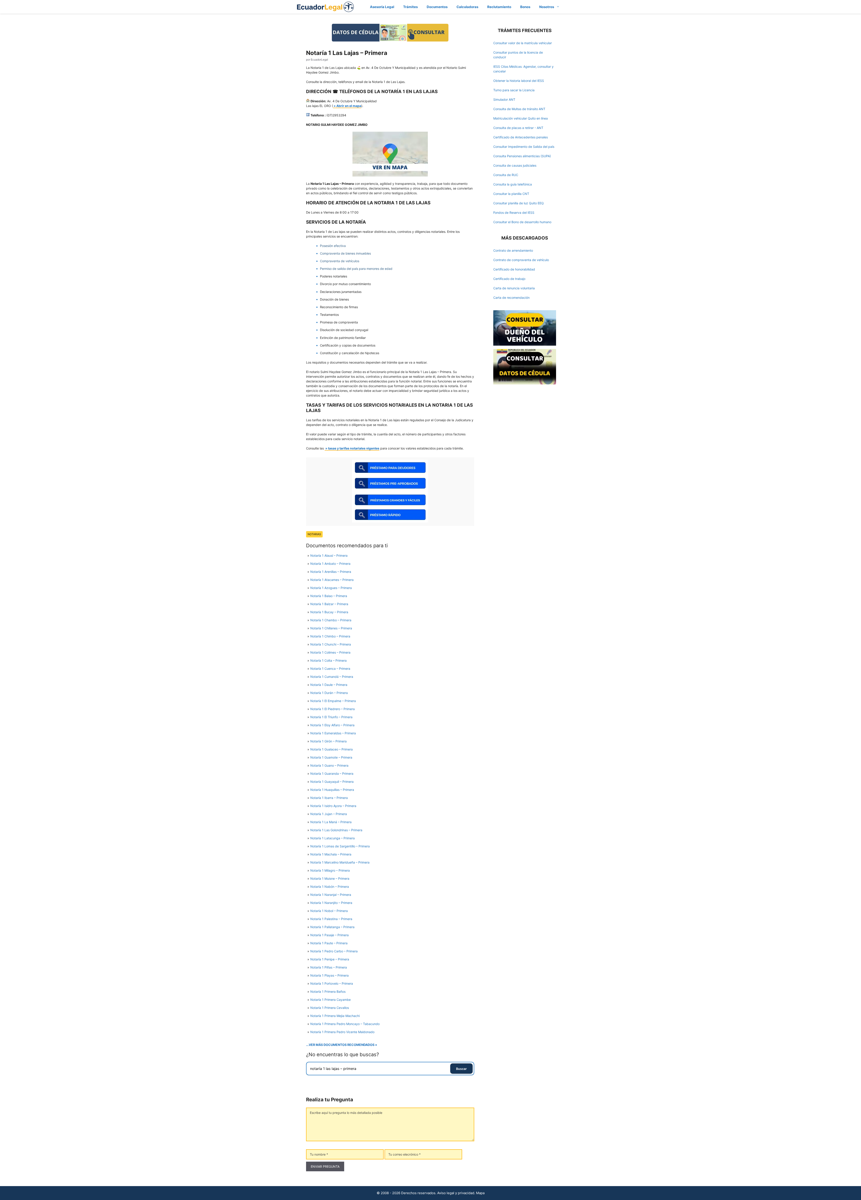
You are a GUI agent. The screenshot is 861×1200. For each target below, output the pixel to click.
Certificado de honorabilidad (514, 269)
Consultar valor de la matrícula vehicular (522, 43)
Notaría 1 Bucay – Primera (329, 612)
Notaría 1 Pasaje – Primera (329, 935)
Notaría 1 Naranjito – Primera (331, 903)
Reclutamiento (499, 7)
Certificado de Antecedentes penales (520, 137)
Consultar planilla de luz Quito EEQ (518, 203)
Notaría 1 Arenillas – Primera (330, 572)
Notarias (314, 534)
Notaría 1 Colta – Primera (328, 660)
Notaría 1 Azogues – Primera (331, 588)
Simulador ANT (504, 99)
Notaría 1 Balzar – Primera (329, 604)
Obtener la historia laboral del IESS (518, 81)
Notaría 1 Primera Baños (328, 991)
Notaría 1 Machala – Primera (330, 854)
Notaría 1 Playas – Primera (329, 975)
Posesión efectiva (333, 246)
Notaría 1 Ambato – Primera (330, 563)
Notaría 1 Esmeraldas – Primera (333, 733)
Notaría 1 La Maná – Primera (331, 822)
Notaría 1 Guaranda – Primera (331, 773)
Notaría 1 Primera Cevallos (329, 1008)
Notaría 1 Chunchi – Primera (330, 644)
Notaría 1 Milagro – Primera (330, 870)
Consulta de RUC (505, 175)
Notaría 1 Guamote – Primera (331, 757)
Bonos (525, 7)
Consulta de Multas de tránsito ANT (519, 109)
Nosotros (546, 7)
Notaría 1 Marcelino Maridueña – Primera (340, 862)
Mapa (480, 1193)
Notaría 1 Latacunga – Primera (332, 838)
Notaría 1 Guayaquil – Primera (332, 781)
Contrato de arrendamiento (513, 250)
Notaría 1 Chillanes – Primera (331, 628)
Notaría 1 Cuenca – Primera (330, 668)
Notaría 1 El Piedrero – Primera (332, 709)
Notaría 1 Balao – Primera (328, 596)
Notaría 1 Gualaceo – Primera (331, 749)
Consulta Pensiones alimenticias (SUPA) (522, 156)
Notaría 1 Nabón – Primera (329, 886)
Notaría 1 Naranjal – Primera (330, 895)
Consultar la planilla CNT (511, 194)
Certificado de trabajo (509, 279)
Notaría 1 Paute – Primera (329, 943)
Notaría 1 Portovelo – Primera (331, 983)
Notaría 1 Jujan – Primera (328, 814)
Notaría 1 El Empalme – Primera (333, 701)
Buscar (461, 1069)
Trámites (410, 7)
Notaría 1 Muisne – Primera (329, 878)
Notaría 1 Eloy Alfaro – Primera (332, 725)
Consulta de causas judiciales (514, 165)
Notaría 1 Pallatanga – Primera (332, 927)
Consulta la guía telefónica (512, 184)
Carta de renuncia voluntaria (514, 288)
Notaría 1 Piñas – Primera (328, 967)
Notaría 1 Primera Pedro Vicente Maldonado (342, 1032)
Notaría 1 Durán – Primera (329, 693)
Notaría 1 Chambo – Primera (330, 620)
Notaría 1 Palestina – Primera (331, 919)
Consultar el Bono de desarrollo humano (522, 222)
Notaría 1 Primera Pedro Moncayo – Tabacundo (345, 1024)
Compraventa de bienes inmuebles (345, 253)
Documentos (437, 7)
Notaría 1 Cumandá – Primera (331, 677)
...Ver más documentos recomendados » (341, 1045)
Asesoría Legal (382, 7)
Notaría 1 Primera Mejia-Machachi (335, 1016)
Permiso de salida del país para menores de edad (356, 269)
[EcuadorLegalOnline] (325, 6)
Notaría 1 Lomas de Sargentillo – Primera (340, 846)
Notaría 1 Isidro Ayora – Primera (333, 806)
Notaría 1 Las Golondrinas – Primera (336, 830)
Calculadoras (467, 7)
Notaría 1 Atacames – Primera (332, 580)
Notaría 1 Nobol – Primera (329, 911)
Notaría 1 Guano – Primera (329, 765)
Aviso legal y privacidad (455, 1193)
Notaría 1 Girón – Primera (328, 741)
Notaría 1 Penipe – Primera (329, 959)
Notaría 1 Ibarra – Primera (329, 798)
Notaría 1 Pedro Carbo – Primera (334, 951)
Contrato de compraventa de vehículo (521, 260)
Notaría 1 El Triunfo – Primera (331, 717)
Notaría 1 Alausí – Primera (329, 555)
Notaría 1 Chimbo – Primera (330, 636)
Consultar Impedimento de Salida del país (523, 146)
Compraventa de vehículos (339, 261)
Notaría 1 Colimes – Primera (330, 652)
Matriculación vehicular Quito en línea (520, 118)
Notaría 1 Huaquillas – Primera (332, 790)
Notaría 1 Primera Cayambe (330, 999)
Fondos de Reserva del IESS (513, 212)
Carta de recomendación (511, 297)
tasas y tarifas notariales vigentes (353, 448)
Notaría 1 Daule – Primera (328, 685)
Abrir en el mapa (348, 106)
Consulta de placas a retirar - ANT (518, 128)
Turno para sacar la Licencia (514, 90)
